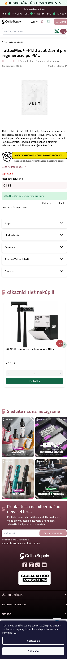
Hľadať (63, 31)
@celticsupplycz (37, 565)
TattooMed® (61, 65)
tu (15, 633)
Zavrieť (24, 203)
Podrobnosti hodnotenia (47, 61)
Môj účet (42, 22)
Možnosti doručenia (12, 178)
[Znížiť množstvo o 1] (9, 373)
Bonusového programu (33, 195)
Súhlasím (33, 651)
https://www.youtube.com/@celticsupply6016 (44, 565)
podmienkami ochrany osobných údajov (21, 543)
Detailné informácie (12, 167)
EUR (33, 21)
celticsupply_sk (31, 565)
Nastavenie (33, 641)
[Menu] (60, 22)
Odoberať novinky (53, 533)
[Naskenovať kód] (56, 31)
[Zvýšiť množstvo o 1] (60, 373)
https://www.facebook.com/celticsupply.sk (24, 565)
